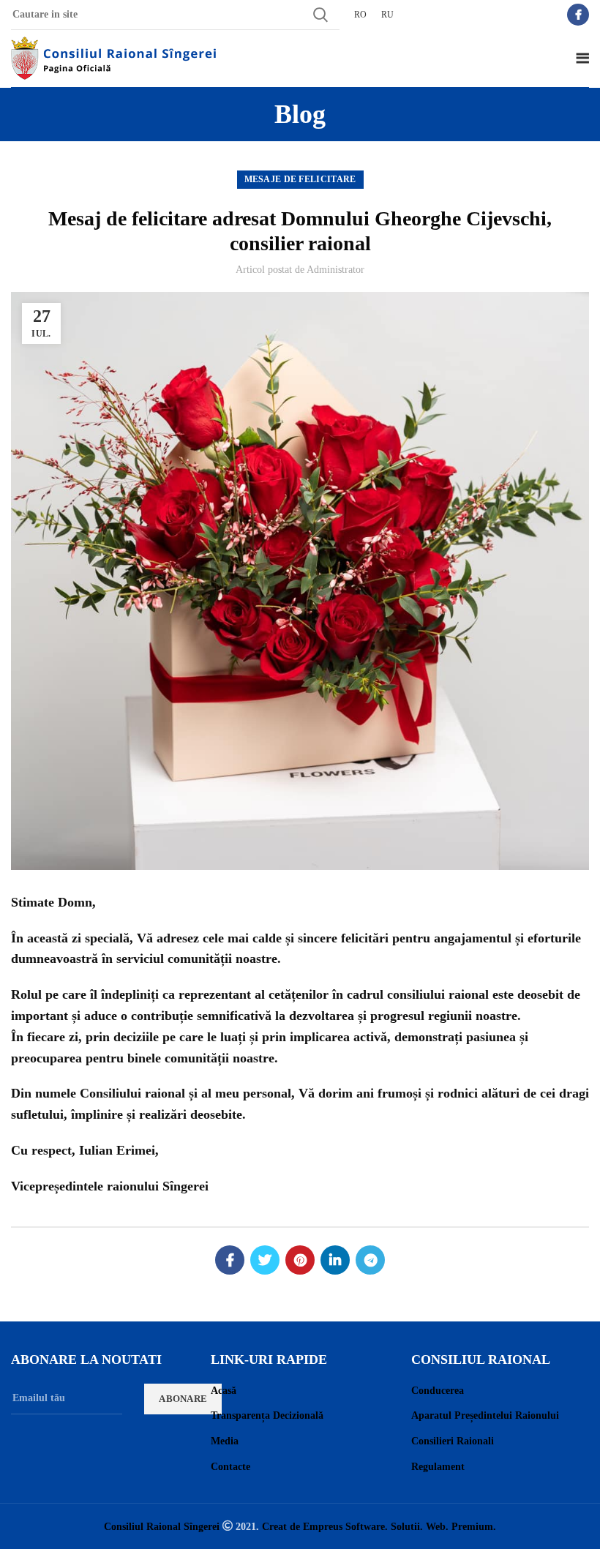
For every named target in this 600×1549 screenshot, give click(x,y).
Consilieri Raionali (452, 1441)
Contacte (230, 1466)
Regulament (438, 1466)
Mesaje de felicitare (300, 179)
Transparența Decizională (267, 1415)
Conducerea (437, 1390)
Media (225, 1441)
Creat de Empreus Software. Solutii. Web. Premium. (379, 1526)
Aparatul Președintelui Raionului (485, 1415)
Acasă (223, 1390)
